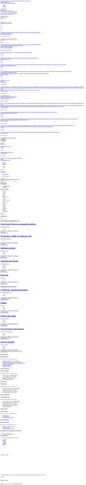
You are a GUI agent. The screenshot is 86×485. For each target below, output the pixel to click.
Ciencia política (3, 71)
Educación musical (24, 105)
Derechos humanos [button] (4, 91)
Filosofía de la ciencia (71, 125)
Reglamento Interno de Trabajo (8, 417)
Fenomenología (20, 118)
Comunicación (27, 0)
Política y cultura (48, 71)
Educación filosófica (4, 105)
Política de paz (37, 71)
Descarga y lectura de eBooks (8, 364)
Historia (1, 65)
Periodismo (14, 65)
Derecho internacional (47, 87)
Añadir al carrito (3, 182)
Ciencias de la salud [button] (4, 107)
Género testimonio (58, 64)
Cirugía (9, 112)
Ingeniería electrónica (37, 44)
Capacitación (9, 103)
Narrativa (28, 132)
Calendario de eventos (4, 158)
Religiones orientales (8, 73)
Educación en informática (67, 103)
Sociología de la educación (46, 106)
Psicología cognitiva (20, 106)
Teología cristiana (45, 73)
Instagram (4, 442)
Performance (5, 33)
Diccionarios (13, 137)
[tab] (43, 189)
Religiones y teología (13, 72)
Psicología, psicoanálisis (48, 126)
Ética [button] (1, 75)
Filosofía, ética (64, 125)
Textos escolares (61, 106)
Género (1, 126)
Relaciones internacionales (56, 71)
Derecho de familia (79, 86)
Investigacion (32, 58)
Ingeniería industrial (11, 45)
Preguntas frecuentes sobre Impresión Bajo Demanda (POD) (14, 363)
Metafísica (17, 119)
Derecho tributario (29, 89)
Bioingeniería (2, 44)
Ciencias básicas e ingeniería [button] (5, 34)
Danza (17, 32)
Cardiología (6, 112)
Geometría (15, 39)
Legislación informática (12, 96)
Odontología (45, 112)
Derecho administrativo (18, 86)
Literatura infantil (17, 132)
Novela (31, 132)
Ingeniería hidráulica (4, 45)
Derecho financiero (39, 87)
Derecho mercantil (60, 87)
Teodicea (24, 119)
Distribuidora (19, 0)
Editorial (15, 0)
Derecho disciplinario (25, 87)
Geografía (9, 59)
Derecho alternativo (26, 86)
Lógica (14, 119)
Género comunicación (8, 64)
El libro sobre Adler (8, 316)
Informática (2, 46)
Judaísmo (31, 73)
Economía (2, 59)
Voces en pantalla (7, 342)
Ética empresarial (7, 80)
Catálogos (12, 32)
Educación (60, 125)
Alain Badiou (3, 338)
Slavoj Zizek (8, 338)
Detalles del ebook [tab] (6, 186)
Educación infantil (17, 105)
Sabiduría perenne (7, 248)
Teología (40, 73)
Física (9, 39)
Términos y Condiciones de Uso (9, 426)
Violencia (70, 71)
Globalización (28, 71)
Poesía (5, 106)
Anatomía (2, 112)
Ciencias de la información (5, 52)
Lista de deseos (15, 270)
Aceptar (6, 480)
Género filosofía (28, 64)
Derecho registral (16, 89)
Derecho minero (67, 87)
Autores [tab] (4, 187)
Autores (2, 213)
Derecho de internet (4, 87)
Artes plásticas (7, 32)
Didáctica (13, 103)
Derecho (2, 64)
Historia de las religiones (24, 73)
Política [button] (1, 66)
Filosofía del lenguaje (55, 118)
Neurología (37, 112)
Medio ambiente (3, 58)
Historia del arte (30, 32)
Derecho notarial (73, 87)
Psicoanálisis (2, 72)
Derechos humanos (9, 71)
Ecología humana (9, 58)
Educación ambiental (27, 103)
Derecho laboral (54, 87)
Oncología (2, 113)
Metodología (9, 65)
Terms (15, 437)
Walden (3, 303)
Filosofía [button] (2, 114)
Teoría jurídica (11, 97)
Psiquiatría (9, 113)
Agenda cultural (3, 153)
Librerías (2, 147)
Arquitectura (2, 32)
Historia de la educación (67, 105)
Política (4, 95)
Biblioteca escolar (3, 103)
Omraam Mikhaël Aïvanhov (5, 298)
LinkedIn (4, 443)
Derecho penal (78, 87)
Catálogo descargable (7, 365)
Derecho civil (51, 86)
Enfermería (13, 112)
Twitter (4, 440)
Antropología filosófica (4, 118)
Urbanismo (6, 74)
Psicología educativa (28, 106)
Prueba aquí (14, 13)
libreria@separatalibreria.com (8, 379)
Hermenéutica (75, 118)
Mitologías (35, 73)
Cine (15, 32)
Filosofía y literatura (68, 118)
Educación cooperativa (42, 103)
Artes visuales (32, 125)
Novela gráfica (50, 132)
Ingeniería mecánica (19, 45)
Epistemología (11, 118)
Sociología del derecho (4, 97)
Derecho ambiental (33, 86)
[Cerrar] (0, 479)
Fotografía (26, 32)
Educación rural (31, 105)
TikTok (4, 444)
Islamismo (2, 73)
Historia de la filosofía (4, 119)
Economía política (16, 71)
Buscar (16, 12)
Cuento (10, 132)
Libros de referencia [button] (4, 133)
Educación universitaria (38, 105)
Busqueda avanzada (7, 160)
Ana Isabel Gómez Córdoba (5, 351)
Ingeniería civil (22, 44)
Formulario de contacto (7, 366)
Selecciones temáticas (18, 158)
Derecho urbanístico (36, 89)
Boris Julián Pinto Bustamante (16, 351)
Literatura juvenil (24, 132)
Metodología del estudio (79, 105)
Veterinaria (15, 113)
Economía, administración (53, 125)
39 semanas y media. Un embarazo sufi (15, 236)
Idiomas (73, 105)
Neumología (32, 112)
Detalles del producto (4, 189)
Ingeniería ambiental (16, 44)
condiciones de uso (10, 434)
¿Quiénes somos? (6, 415)
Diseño (19, 32)
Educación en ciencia (58, 103)
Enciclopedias (8, 137)
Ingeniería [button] (2, 40)
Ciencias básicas (26, 125)
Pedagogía (2, 106)
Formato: (2, 180)
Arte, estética (21, 125)
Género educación (21, 64)
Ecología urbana (22, 58)
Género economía (15, 64)
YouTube (4, 441)
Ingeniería (12, 126)
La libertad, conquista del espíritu (14, 290)
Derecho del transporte (9, 86)
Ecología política (16, 58)
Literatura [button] (2, 127)
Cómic (1, 33)
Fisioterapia (28, 112)
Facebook (4, 439)
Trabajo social (12, 52)
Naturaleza (36, 58)
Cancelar (2, 480)
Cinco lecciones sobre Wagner (12, 329)
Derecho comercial (57, 86)
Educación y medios (46, 105)
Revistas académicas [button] (4, 120)
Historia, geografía (6, 126)
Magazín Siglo (11, 158)
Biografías (2, 81)
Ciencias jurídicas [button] (3, 82)
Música (34, 32)
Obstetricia (41, 112)
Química (10, 46)
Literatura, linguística (18, 126)
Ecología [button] (2, 53)
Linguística (5, 65)
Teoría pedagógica (54, 106)
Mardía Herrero (6, 174)
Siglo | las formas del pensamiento (6, 0)
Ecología (46, 125)
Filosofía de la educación (58, 105)
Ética (27, 119)
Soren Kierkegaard (3, 324)
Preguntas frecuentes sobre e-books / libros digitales (12, 362)
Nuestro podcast (1, 160)
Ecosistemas (27, 58)
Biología (6, 39)
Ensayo (13, 132)
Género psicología (52, 64)
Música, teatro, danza (29, 126)
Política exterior (42, 71)
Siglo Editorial (3, 138)
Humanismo (11, 119)
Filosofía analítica (26, 118)
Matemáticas (7, 46)
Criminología (2, 86)
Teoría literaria (44, 132)
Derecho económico (32, 87)
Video (39, 32)
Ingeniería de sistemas (29, 44)
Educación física (11, 105)
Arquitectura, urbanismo (14, 125)
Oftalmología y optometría (52, 112)
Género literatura (40, 64)
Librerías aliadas (10, 152)
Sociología (64, 64)
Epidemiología (18, 112)
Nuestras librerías (3, 152)
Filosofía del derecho (4, 96)
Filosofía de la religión (39, 118)
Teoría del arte (10, 33)
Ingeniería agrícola (8, 44)
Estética (22, 32)
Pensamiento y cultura (37, 126)
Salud (40, 106)
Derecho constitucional (65, 86)
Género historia (34, 64)
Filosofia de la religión (16, 73)
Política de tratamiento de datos (8, 428)
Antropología (23, 52)
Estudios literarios (56, 132)
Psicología (7, 72)
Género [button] (1, 60)
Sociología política (64, 71)
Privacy (11, 437)
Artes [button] (1, 27)
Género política (46, 64)
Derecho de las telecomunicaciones (14, 87)
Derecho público (10, 89)
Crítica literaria (3, 132)
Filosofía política (23, 71)
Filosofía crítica (32, 118)
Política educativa (10, 106)
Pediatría (6, 113)
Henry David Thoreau (4, 311)
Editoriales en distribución (3, 140)
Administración (18, 52)
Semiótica (21, 119)
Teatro (37, 32)
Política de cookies (6, 427)
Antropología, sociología (5, 125)
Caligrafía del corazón (9, 261)
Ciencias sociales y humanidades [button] (6, 47)
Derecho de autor (73, 86)
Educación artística (34, 103)
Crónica (7, 132)
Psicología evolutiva (35, 106)
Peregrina (4, 275)
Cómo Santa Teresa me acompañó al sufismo (18, 224)
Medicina (23, 126)
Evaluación (52, 105)
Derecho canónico (45, 86)
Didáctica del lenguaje (19, 103)
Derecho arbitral (39, 86)
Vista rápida (9, 270)
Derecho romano (22, 89)
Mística (38, 73)
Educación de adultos (51, 103)
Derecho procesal (3, 89)
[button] (3, 8)
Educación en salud (75, 103)
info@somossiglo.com (7, 406)
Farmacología (23, 112)
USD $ (4, 5)
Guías (5, 137)
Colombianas (2, 146)
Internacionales (8, 146)
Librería (23, 0)
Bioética (2, 80)
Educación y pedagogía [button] (4, 98)
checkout (2, 18)
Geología (12, 39)
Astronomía (2, 39)
